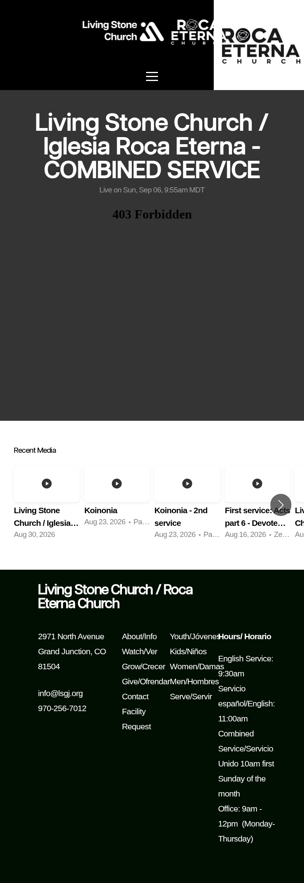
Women (183, 666)
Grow (131, 666)
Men (177, 681)
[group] (47, 504)
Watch (133, 651)
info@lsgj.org (60, 693)
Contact (135, 696)
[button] (281, 505)
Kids (177, 651)
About (132, 636)
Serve (180, 696)
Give (130, 681)
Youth (179, 636)
